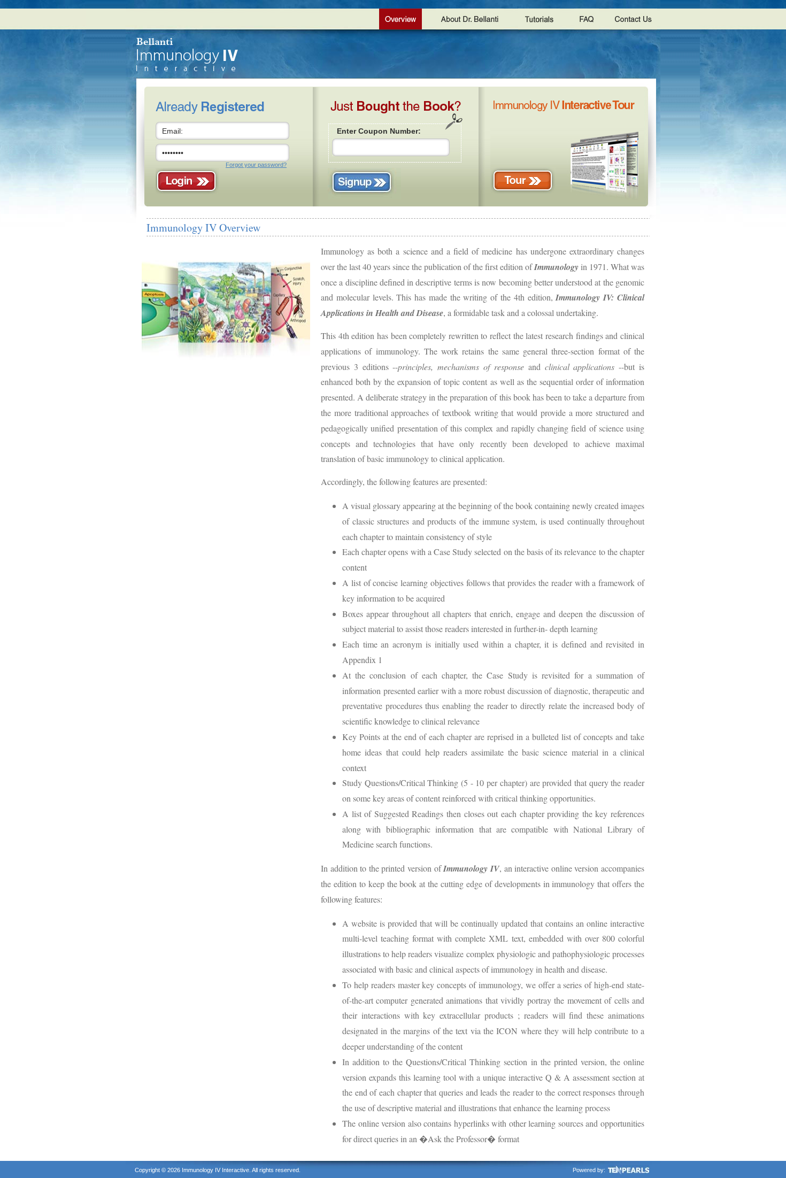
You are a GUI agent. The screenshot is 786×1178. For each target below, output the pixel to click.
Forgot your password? (256, 164)
